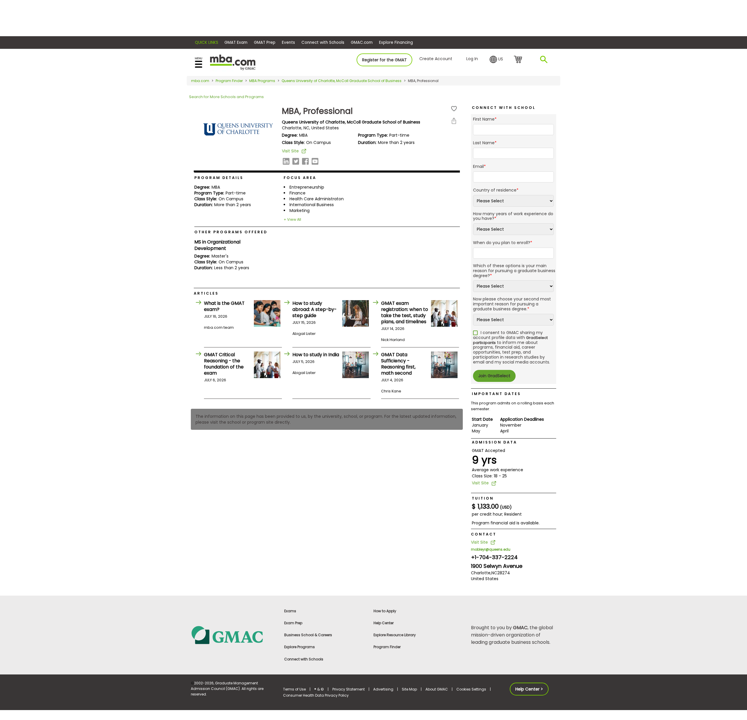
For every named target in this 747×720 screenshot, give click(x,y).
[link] (233, 634)
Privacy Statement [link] (348, 689)
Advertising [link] (383, 689)
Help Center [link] (384, 622)
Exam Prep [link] (293, 622)
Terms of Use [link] (294, 689)
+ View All (292, 219)
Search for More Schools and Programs (226, 96)
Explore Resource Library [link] (395, 634)
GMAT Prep (264, 42)
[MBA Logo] (232, 62)
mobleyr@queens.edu (490, 549)
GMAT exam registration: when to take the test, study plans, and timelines (404, 312)
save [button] (454, 109)
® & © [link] (319, 689)
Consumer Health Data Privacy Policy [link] (316, 695)
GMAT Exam (235, 42)
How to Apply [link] (385, 610)
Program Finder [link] (387, 646)
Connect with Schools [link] (303, 659)
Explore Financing (396, 42)
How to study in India (315, 354)
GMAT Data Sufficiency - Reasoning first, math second (398, 363)
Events (288, 42)
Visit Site (290, 151)
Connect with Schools (322, 42)
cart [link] (519, 60)
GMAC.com (362, 42)
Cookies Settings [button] (471, 689)
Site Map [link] (409, 689)
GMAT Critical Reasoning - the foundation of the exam (224, 363)
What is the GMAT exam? (224, 306)
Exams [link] (290, 610)
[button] (496, 59)
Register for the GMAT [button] (384, 60)
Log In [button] (472, 59)
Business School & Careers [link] (308, 634)
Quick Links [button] (206, 42)
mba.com (200, 80)
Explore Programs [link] (299, 646)
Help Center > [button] (529, 689)
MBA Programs (262, 80)
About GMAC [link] (436, 689)
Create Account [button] (435, 59)
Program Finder (229, 80)
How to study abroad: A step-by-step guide (314, 309)
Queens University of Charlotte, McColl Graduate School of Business (342, 80)
